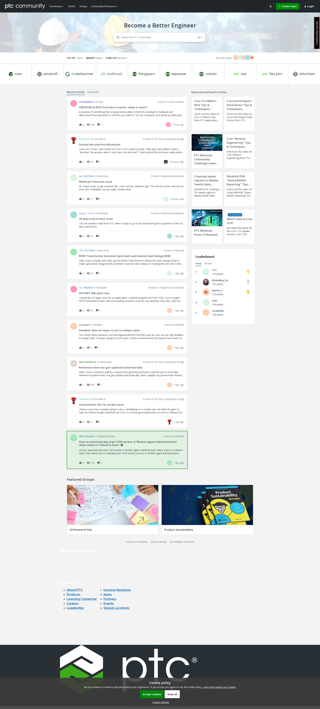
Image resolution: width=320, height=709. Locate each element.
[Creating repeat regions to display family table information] (207, 189)
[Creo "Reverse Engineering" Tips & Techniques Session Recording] (239, 151)
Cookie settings (158, 541)
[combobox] (159, 37)
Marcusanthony (87, 362)
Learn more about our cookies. (219, 687)
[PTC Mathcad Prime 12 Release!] (207, 226)
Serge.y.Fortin (86, 213)
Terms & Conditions (137, 541)
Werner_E (217, 290)
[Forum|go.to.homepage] (25, 6)
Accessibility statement (182, 541)
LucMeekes (218, 310)
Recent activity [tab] (75, 92)
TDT (214, 270)
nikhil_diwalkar (87, 436)
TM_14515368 (86, 250)
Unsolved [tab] (93, 92)
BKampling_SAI (220, 280)
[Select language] (270, 6)
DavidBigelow (86, 102)
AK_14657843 (86, 176)
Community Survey (317, 33)
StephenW (84, 139)
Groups (83, 6)
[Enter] (117, 37)
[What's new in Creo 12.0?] (239, 226)
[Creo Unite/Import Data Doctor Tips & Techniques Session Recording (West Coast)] (239, 113)
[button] (160, 702)
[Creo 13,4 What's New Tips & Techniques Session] (207, 113)
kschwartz (84, 325)
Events (71, 6)
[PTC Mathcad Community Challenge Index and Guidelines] (207, 151)
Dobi (214, 300)
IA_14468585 (86, 287)
